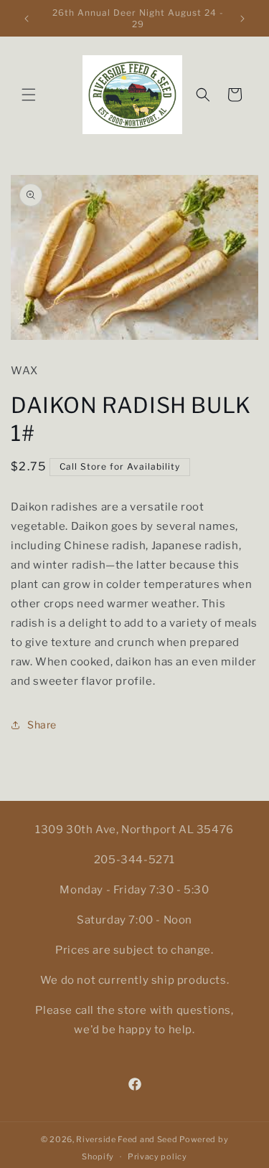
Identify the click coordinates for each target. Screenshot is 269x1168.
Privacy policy (157, 1157)
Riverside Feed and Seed (126, 1139)
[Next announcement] (242, 18)
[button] (28, 94)
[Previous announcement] (26, 18)
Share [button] (42, 724)
